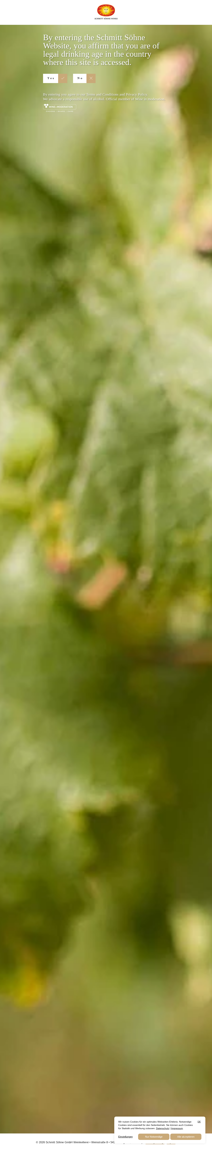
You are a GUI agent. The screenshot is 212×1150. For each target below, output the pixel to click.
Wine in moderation (149, 99)
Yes (51, 78)
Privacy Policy (136, 94)
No (80, 78)
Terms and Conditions (102, 94)
